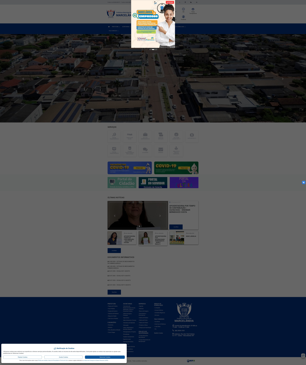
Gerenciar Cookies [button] (105, 357)
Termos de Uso (64, 360)
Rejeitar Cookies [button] (22, 357)
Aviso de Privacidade (53, 360)
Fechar (170, 2)
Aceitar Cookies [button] (63, 357)
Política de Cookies (43, 360)
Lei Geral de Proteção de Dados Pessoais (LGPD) (95, 360)
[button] (133, 22)
